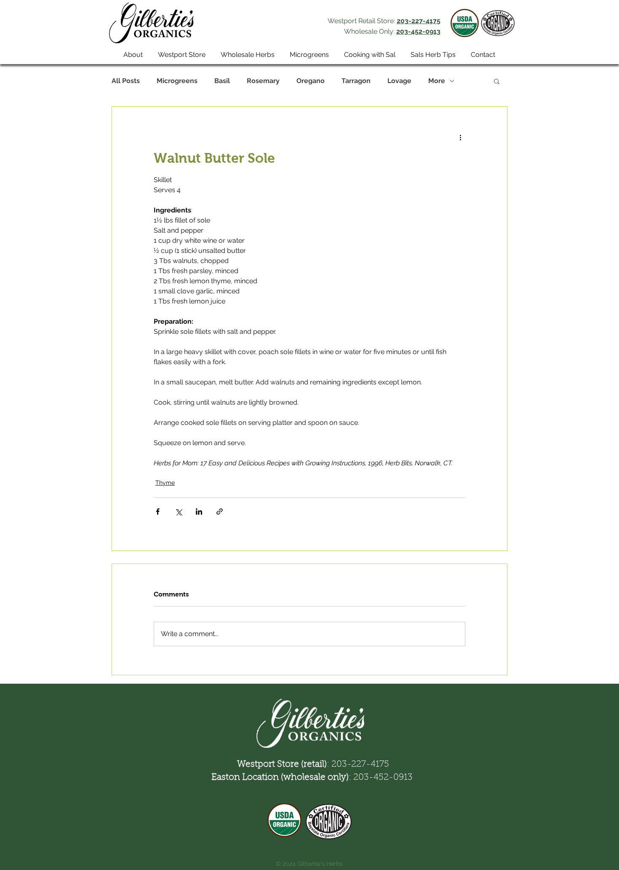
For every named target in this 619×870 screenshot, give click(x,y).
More (436, 81)
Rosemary (263, 81)
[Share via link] (220, 512)
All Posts (126, 81)
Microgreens (177, 81)
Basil (222, 81)
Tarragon (356, 81)
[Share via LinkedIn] (199, 512)
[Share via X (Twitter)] (178, 512)
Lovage (399, 81)
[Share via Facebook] (158, 512)
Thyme (165, 482)
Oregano (310, 81)
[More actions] (460, 137)
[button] (497, 81)
